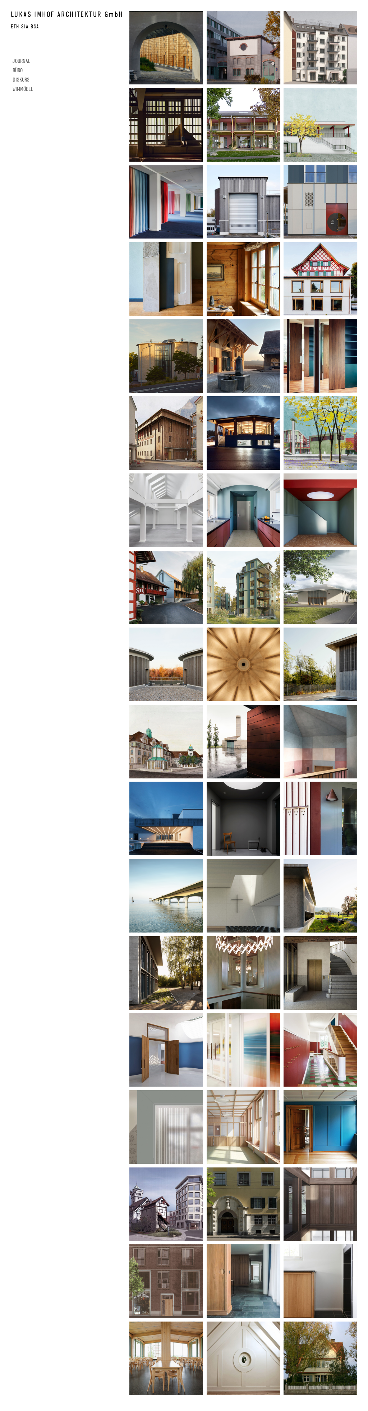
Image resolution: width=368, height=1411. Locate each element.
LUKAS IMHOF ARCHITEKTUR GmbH (67, 14)
